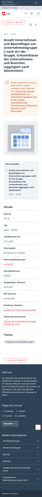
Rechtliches (5, 494)
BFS (8, 14)
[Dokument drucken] (30, 24)
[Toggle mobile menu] (38, 13)
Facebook (9, 411)
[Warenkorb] (31, 13)
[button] (38, 427)
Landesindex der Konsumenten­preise (17, 469)
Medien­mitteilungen (12, 447)
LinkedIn (21, 416)
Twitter (22, 411)
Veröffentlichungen (11, 441)
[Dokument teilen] (35, 24)
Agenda (6, 454)
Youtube (8, 416)
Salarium (7, 461)
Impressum (14, 494)
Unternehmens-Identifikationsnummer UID (15, 478)
